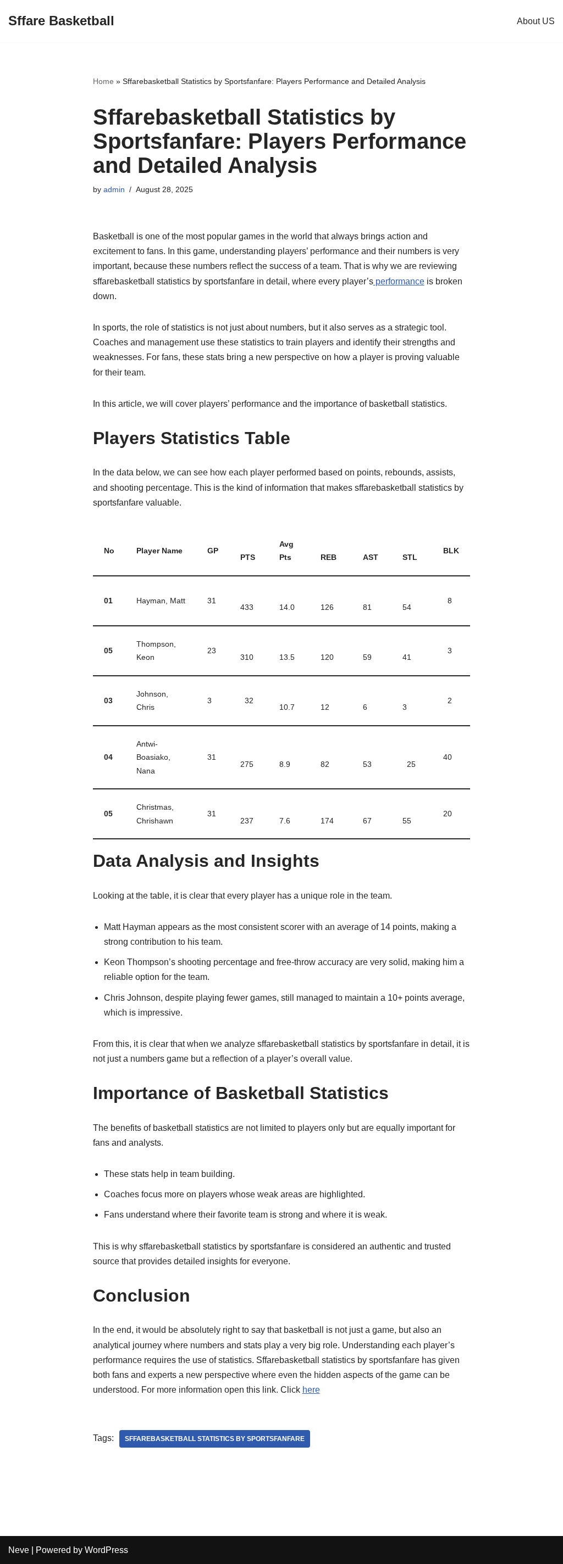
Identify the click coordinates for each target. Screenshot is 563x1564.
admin (114, 189)
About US (536, 21)
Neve (18, 1550)
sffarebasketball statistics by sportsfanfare (215, 1439)
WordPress (106, 1550)
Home (103, 81)
